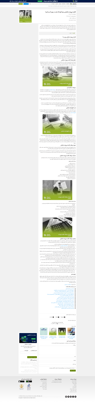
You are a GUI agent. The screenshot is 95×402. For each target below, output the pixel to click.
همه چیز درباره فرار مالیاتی (70, 288)
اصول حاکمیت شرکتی (73, 390)
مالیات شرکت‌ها (44, 383)
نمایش (70, 33)
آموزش (57, 3)
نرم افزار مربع (74, 387)
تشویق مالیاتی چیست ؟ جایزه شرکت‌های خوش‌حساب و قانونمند (64, 290)
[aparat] (66, 396)
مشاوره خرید (20, 3)
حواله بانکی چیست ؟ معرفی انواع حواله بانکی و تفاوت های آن (64, 306)
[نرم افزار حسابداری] (73, 3)
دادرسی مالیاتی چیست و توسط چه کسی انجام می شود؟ (65, 300)
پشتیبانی (60, 3)
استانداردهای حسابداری (43, 386)
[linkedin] (75, 396)
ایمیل (74, 360)
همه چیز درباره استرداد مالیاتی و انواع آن (67, 308)
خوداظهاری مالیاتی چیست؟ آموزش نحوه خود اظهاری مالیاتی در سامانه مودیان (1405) (60, 294)
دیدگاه (74, 345)
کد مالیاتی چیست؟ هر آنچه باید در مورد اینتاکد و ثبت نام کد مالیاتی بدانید (62, 302)
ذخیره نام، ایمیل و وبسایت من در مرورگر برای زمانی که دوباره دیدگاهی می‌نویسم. (62, 368)
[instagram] (71, 396)
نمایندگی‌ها (63, 3)
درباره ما (53, 3)
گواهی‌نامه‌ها (74, 383)
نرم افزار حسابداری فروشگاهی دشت (56, 382)
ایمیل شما (26, 350)
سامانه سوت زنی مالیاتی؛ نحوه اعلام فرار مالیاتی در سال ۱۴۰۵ (64, 291)
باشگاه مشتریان (26, 3)
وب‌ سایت (74, 364)
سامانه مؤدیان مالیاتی (64, 245)
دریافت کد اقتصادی (52, 89)
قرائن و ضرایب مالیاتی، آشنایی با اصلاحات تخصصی (66, 297)
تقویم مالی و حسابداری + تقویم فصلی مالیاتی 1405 (28, 371)
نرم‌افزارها (68, 3)
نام (75, 356)
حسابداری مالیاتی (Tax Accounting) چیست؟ (67, 295)
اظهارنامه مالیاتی (73, 112)
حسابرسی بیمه (45, 382)
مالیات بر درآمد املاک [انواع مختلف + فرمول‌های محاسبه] (65, 301)
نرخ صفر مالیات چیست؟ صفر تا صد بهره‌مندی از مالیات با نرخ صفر (64, 293)
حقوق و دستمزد (44, 387)
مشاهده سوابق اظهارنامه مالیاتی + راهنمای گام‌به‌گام (66, 304)
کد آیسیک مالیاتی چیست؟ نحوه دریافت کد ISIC (66, 305)
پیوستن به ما (74, 386)
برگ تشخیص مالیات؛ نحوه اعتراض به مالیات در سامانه (65, 298)
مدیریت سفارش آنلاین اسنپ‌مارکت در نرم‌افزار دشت (28, 362)
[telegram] (68, 396)
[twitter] (73, 396)
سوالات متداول (74, 382)
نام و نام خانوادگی (33, 350)
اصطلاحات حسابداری (68, 284)
